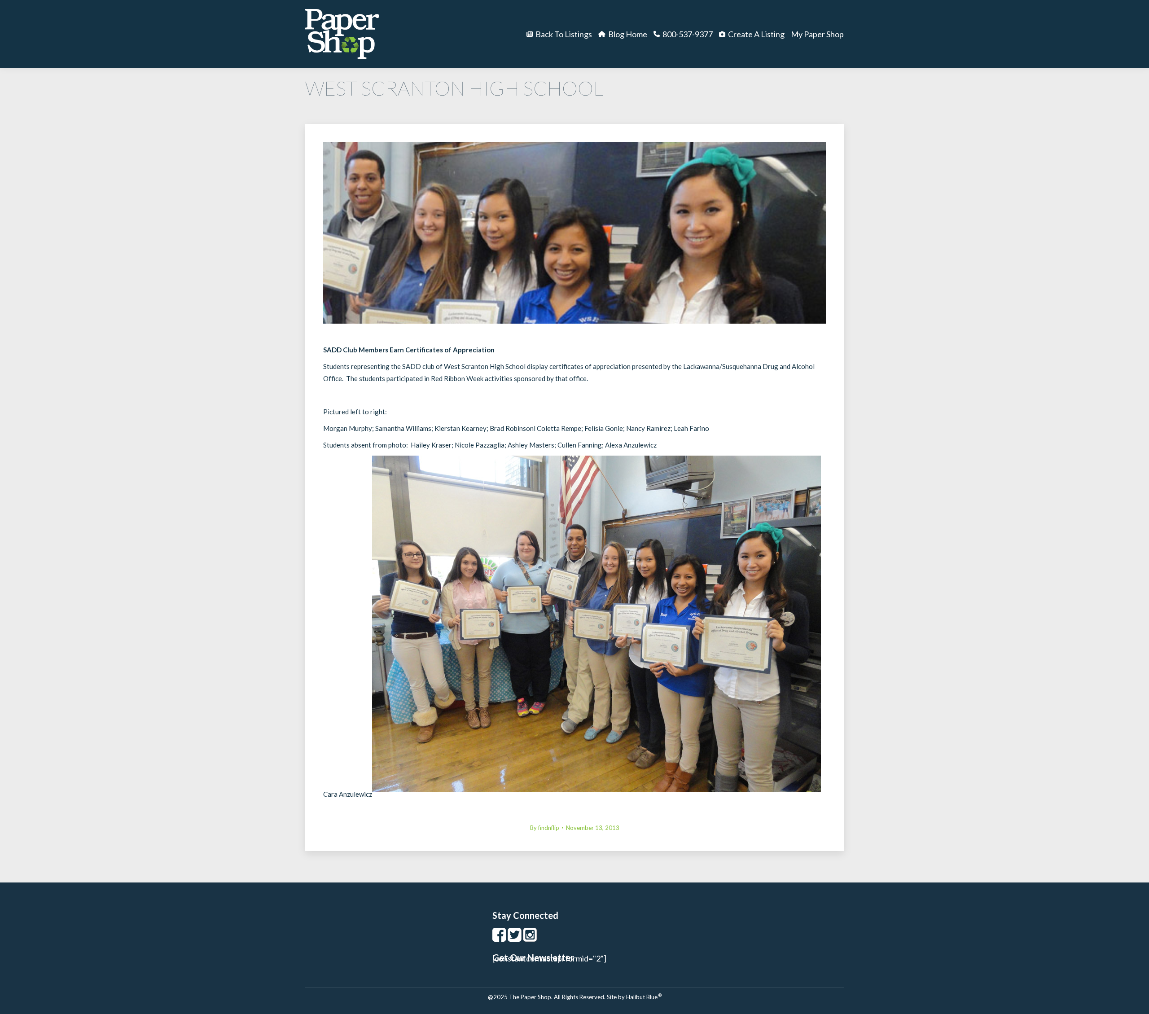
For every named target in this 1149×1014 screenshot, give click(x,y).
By (544, 827)
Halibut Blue (644, 997)
